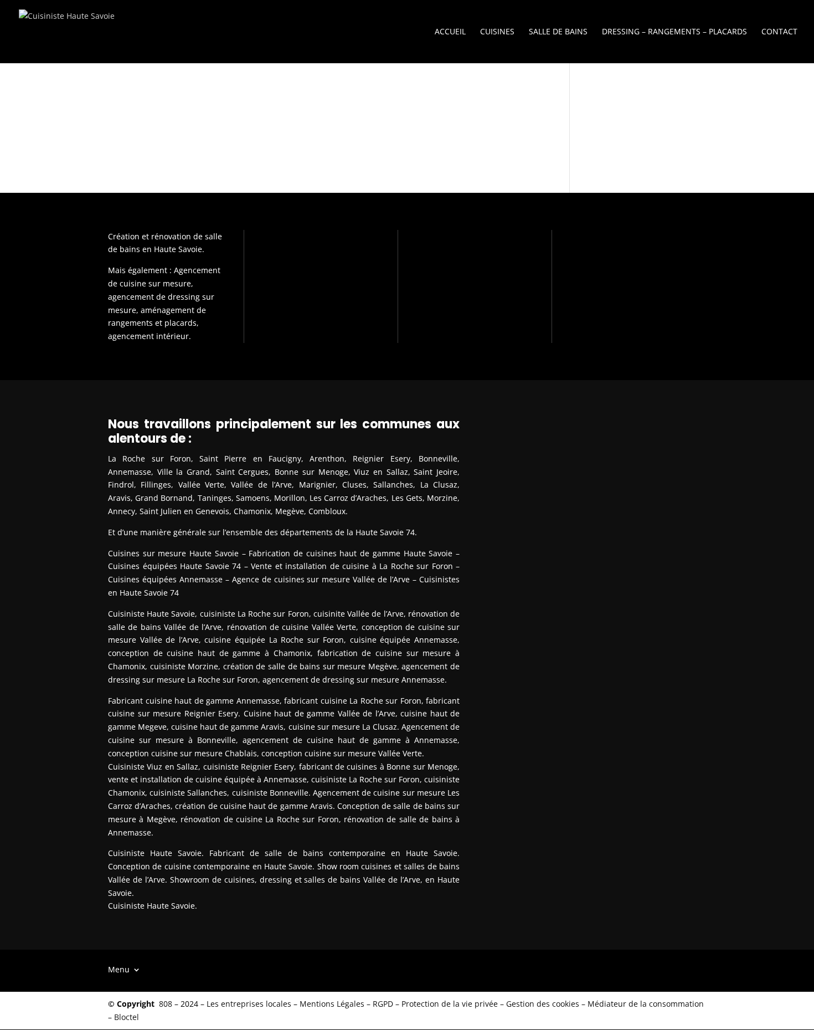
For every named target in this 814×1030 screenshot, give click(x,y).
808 (165, 1003)
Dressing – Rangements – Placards (674, 32)
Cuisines (497, 32)
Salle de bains (558, 32)
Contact (779, 32)
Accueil (450, 32)
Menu (119, 968)
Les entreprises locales (249, 1003)
